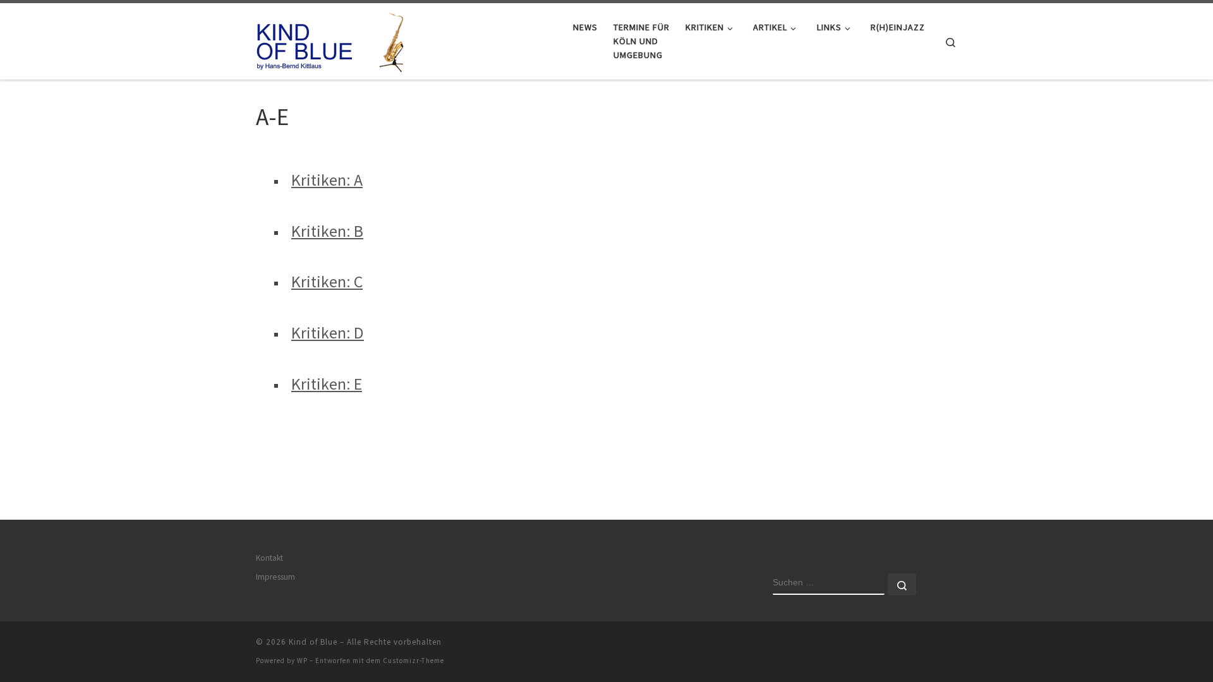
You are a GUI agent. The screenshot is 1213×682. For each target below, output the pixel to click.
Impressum (275, 576)
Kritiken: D (327, 332)
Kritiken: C (327, 281)
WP (302, 660)
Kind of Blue (313, 642)
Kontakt (269, 558)
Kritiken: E (326, 383)
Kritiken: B (327, 230)
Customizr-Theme (413, 660)
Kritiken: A (327, 179)
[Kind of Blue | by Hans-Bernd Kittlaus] (335, 39)
